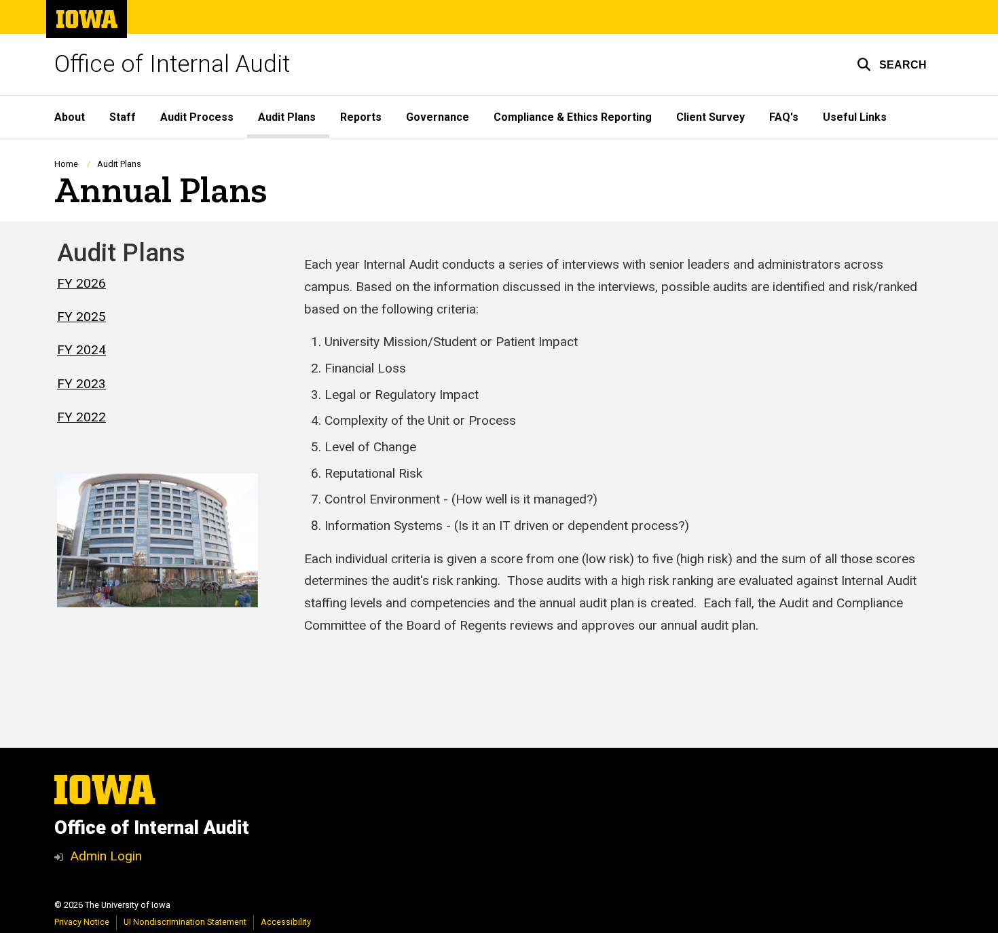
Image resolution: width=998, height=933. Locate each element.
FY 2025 (81, 316)
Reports (361, 117)
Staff (122, 117)
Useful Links (855, 117)
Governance (437, 117)
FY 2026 (81, 283)
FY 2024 (81, 350)
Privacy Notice (81, 922)
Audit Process (197, 117)
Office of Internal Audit (172, 64)
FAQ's (783, 117)
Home (66, 164)
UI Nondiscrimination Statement (185, 922)
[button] (892, 64)
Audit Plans (287, 117)
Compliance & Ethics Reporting (573, 117)
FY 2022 (81, 417)
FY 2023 (81, 384)
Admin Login (106, 856)
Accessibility (286, 922)
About (69, 117)
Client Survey (710, 117)
